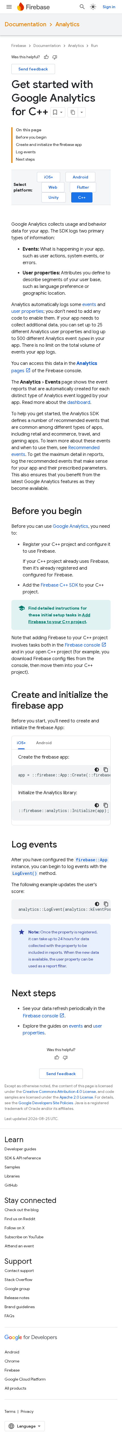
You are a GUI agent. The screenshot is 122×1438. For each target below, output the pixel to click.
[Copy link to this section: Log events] (62, 845)
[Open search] (82, 6)
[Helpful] (46, 57)
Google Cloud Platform (25, 1379)
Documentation (25, 24)
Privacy (27, 1411)
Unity (54, 197)
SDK (59, 585)
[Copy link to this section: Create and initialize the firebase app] (69, 706)
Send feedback (33, 69)
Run (94, 45)
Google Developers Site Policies (45, 1103)
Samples (12, 1167)
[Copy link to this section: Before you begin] (87, 511)
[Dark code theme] (96, 769)
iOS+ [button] (21, 742)
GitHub (11, 1185)
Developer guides (20, 1148)
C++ (82, 197)
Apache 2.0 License (76, 1097)
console (82, 645)
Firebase (18, 45)
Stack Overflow (18, 1279)
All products (15, 1388)
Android (80, 177)
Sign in (109, 6)
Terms (10, 1411)
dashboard (78, 402)
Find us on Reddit (20, 1218)
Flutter (83, 187)
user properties (27, 311)
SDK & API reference (23, 1158)
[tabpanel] (61, 787)
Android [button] (44, 742)
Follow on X (15, 1227)
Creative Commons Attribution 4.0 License (59, 1091)
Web (53, 187)
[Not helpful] (55, 57)
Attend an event (19, 1245)
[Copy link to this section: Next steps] (61, 994)
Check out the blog (22, 1209)
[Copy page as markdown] (73, 112)
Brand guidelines (20, 1306)
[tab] (21, 742)
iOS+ (48, 177)
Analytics (67, 24)
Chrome (12, 1361)
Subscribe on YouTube (24, 1236)
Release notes (17, 1297)
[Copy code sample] (105, 769)
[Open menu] (9, 7)
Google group (17, 1288)
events (89, 304)
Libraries (12, 1176)
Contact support (19, 1270)
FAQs (9, 1315)
